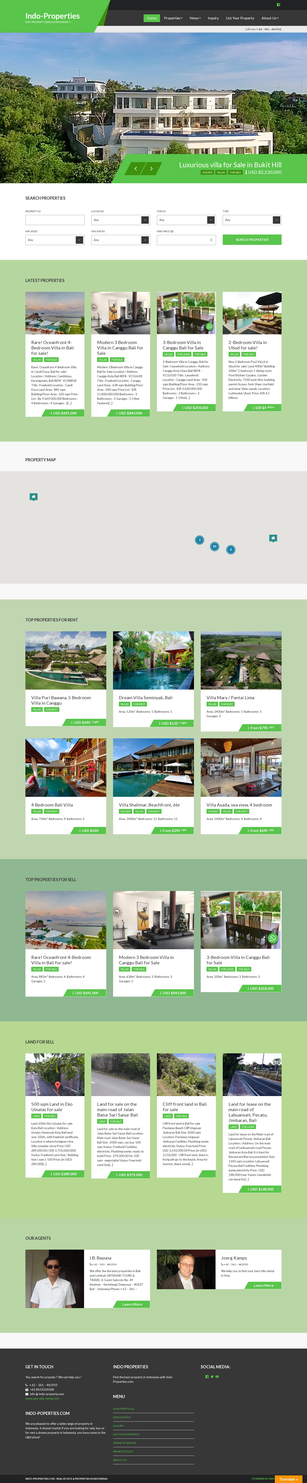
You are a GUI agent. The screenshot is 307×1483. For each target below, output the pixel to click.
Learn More (132, 1304)
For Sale (235, 172)
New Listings (122, 1417)
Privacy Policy (123, 1451)
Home (152, 18)
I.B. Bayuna (100, 1257)
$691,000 (64, 414)
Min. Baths (98, 231)
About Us (269, 18)
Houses (125, 811)
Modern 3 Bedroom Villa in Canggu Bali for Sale (120, 347)
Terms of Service (125, 1443)
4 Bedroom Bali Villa (52, 804)
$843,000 (129, 414)
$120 (173, 724)
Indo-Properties (52, 15)
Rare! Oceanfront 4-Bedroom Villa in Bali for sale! (52, 347)
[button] (34, 497)
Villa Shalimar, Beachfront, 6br (149, 804)
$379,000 (129, 1175)
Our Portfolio (123, 1408)
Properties (172, 18)
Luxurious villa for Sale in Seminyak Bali (223, 165)
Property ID (33, 211)
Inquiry (213, 18)
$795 (261, 728)
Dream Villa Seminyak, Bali (146, 697)
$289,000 (64, 1174)
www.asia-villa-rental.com (42, 1398)
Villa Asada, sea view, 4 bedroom (239, 804)
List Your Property (240, 18)
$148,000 (261, 1190)
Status (161, 211)
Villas (221, 172)
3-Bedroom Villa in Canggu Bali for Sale (183, 344)
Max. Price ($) (165, 231)
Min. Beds (31, 231)
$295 (174, 831)
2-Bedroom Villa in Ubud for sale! (248, 344)
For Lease (183, 354)
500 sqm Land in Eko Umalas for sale (52, 1106)
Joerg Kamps (234, 1257)
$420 (89, 831)
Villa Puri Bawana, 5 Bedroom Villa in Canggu (61, 700)
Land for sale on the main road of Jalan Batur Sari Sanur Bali (117, 1109)
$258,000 (195, 408)
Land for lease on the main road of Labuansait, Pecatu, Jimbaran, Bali (250, 1112)
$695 (261, 831)
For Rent (52, 709)
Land (36, 1115)
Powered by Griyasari (267, 1478)
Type (226, 211)
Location (97, 211)
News (194, 18)
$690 (85, 723)
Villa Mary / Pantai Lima (230, 697)
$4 (264, 408)
